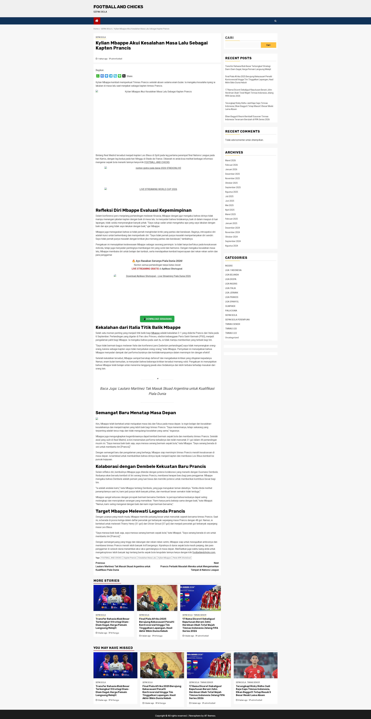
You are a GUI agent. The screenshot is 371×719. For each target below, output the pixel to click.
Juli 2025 (229, 196)
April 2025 (229, 210)
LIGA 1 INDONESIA (233, 270)
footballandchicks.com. (204, 552)
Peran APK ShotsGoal (182, 558)
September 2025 (233, 187)
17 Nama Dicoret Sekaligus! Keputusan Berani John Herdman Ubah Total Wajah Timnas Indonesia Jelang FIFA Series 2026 (200, 624)
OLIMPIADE (230, 306)
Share (129, 76)
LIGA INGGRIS (231, 284)
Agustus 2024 (231, 246)
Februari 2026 (231, 165)
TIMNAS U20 (231, 328)
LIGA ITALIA (230, 288)
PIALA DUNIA (231, 310)
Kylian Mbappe (164, 558)
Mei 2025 (229, 205)
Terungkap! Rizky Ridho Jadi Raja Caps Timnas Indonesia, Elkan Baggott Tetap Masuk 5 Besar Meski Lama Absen (249, 106)
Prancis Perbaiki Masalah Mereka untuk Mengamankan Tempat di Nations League (189, 566)
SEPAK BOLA (101, 37)
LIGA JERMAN (231, 293)
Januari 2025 (231, 223)
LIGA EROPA (230, 279)
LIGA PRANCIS (231, 297)
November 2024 (232, 232)
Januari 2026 (231, 169)
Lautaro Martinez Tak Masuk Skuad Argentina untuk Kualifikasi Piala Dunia (123, 566)
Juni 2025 (229, 201)
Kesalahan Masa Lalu (147, 558)
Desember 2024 (232, 228)
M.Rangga (115, 633)
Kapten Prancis (130, 558)
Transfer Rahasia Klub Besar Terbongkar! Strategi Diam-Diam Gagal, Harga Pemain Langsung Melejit (113, 623)
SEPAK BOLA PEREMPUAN (237, 319)
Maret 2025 (230, 214)
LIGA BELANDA (232, 275)
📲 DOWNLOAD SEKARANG (157, 319)
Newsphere (195, 715)
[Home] (96, 21)
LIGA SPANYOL (232, 301)
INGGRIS (229, 266)
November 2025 (232, 178)
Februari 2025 (231, 219)
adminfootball (116, 59)
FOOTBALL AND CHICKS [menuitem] (157, 162)
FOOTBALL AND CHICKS (118, 6)
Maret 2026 (230, 160)
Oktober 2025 (231, 183)
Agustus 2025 (231, 192)
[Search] (275, 21)
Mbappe (155, 333)
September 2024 (233, 241)
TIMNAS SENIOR (200, 615)
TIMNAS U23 (231, 333)
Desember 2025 (232, 174)
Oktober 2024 (231, 237)
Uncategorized (232, 337)
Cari (229, 38)
